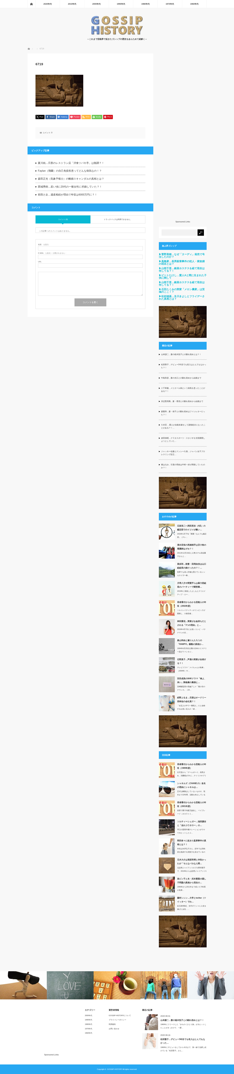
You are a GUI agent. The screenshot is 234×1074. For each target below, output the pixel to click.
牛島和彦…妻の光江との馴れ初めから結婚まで (181, 378)
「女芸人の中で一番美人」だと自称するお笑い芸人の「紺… (191, 707)
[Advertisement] (183, 136)
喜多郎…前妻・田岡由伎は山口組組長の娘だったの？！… (191, 566)
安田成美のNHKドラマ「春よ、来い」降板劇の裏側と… (191, 680)
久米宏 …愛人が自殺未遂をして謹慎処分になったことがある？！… (183, 426)
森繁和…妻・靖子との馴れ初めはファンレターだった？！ (183, 413)
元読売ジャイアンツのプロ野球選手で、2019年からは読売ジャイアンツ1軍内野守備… (191, 871)
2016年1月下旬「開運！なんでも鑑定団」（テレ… (191, 535)
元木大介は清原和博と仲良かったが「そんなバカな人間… (191, 861)
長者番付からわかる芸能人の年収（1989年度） (191, 766)
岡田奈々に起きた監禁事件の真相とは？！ (191, 842)
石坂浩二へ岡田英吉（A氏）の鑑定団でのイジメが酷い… (191, 528)
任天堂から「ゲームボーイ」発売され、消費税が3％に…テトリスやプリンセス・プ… (191, 775)
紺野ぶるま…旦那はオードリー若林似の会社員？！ (191, 699)
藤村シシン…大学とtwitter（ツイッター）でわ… (191, 900)
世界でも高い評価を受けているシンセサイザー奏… (191, 573)
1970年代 (170, 4)
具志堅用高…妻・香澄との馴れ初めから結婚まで (182, 401)
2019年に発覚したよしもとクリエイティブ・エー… (191, 592)
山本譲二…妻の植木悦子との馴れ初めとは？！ (181, 354)
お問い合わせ (114, 1029)
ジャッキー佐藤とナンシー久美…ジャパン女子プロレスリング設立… (183, 453)
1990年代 (121, 4)
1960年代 (194, 4)
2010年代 (72, 4)
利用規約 (112, 1024)
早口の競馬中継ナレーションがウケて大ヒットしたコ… (191, 831)
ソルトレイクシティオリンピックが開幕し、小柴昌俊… (191, 611)
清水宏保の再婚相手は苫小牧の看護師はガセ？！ (191, 547)
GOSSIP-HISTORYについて (120, 1015)
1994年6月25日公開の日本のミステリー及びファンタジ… (192, 650)
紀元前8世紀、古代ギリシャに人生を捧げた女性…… (191, 907)
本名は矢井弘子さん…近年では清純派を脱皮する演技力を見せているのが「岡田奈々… (191, 852)
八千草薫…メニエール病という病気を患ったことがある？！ (183, 389)
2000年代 (96, 4)
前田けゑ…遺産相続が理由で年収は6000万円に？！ (67, 194)
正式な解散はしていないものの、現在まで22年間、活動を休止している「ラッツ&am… (191, 794)
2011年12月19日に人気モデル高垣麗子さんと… (191, 554)
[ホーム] (31, 4)
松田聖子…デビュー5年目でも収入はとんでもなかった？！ (183, 366)
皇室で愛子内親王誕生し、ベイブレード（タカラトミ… (191, 812)
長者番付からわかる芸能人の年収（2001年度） (191, 804)
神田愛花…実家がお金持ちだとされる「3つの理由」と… (191, 623)
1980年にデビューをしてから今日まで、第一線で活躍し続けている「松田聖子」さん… (183, 1049)
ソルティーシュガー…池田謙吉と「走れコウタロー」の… (191, 823)
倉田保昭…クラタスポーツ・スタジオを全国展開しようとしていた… (183, 439)
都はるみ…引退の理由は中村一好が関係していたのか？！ (183, 466)
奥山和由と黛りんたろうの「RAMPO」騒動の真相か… (190, 642)
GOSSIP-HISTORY (114, 1069)
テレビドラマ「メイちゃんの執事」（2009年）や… (191, 669)
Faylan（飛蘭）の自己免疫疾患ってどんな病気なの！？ (70, 170)
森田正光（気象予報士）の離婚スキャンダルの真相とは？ (71, 178)
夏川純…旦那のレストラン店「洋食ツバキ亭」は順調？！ (71, 163)
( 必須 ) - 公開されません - (52, 253)
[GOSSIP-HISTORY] (117, 34)
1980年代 (145, 4)
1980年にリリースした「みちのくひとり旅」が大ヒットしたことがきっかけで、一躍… (183, 1026)
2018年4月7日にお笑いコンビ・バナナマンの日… (191, 631)
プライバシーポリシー (117, 1020)
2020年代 (47, 4)
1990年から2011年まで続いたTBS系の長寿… (191, 888)
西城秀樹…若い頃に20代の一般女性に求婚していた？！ (70, 186)
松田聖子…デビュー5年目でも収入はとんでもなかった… (182, 1041)
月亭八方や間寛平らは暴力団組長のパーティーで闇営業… (191, 585)
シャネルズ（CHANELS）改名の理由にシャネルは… (191, 785)
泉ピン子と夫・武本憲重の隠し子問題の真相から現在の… (191, 881)
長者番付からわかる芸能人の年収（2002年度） (191, 604)
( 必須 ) (43, 244)
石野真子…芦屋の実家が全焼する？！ (191, 661)
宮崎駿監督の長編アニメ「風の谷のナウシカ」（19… (191, 688)
